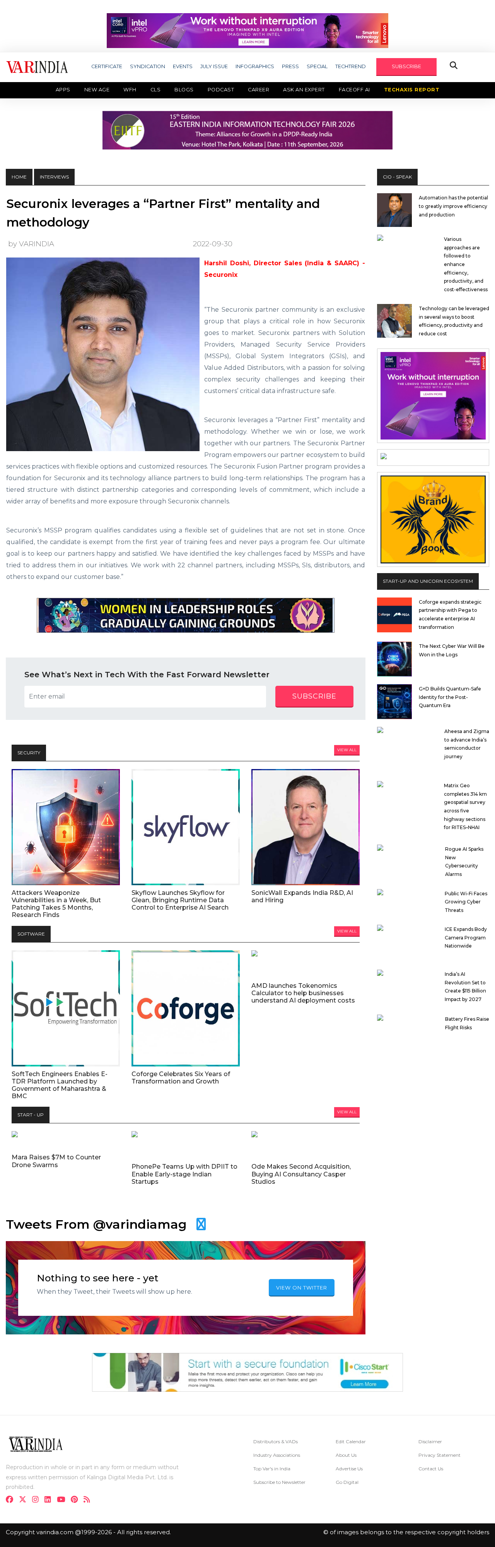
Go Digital (347, 1482)
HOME (19, 177)
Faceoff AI (354, 90)
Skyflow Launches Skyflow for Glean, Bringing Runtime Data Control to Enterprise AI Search (180, 900)
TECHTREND (350, 66)
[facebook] (12, 1500)
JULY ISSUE (214, 66)
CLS (155, 90)
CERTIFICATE (106, 66)
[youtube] (63, 1500)
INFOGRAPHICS (255, 66)
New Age (97, 90)
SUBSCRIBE (406, 66)
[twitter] (25, 1500)
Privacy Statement (439, 1455)
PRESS (290, 66)
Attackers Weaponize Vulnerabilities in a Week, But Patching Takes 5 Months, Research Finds (56, 904)
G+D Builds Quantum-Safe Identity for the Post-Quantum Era (450, 697)
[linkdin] (50, 1500)
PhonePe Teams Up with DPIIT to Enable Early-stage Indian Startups (184, 1174)
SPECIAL (317, 66)
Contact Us (430, 1468)
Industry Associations (276, 1455)
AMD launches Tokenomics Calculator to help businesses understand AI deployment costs (303, 993)
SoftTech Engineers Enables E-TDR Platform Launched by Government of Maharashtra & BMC (60, 1085)
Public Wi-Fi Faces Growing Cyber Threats (466, 902)
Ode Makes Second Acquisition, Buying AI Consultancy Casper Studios (301, 1174)
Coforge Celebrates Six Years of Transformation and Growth (180, 1077)
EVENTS (183, 66)
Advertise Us (349, 1468)
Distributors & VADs (275, 1441)
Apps (63, 90)
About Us (346, 1455)
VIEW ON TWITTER (301, 1287)
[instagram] (37, 1500)
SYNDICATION (147, 66)
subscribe (314, 696)
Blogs (184, 90)
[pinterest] (76, 1500)
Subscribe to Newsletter (279, 1482)
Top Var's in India (271, 1468)
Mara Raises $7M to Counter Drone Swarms (56, 1161)
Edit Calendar (351, 1441)
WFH (130, 90)
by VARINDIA (31, 243)
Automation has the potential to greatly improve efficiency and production (453, 206)
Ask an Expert (304, 90)
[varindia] (89, 1500)
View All (347, 749)
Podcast (221, 90)
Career (258, 90)
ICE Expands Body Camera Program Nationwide (466, 937)
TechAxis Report (412, 90)
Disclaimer (430, 1441)
